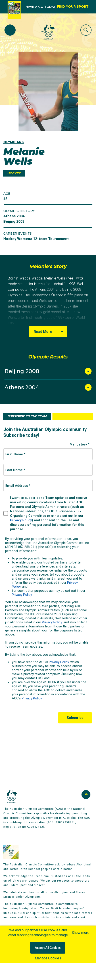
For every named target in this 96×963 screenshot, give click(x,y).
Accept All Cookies (48, 948)
